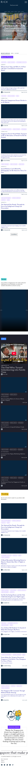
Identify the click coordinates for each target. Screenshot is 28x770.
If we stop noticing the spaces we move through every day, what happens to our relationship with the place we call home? (13, 696)
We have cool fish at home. (6, 663)
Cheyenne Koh (12, 38)
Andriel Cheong (7, 665)
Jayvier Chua (7, 634)
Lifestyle (3, 522)
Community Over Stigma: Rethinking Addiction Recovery (13, 454)
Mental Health (13, 394)
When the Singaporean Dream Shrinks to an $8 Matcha (14, 101)
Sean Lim (6, 125)
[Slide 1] (9, 11)
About (2, 760)
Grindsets (3, 64)
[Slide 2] (12, 11)
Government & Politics (21, 20)
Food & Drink (13, 590)
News (12, 53)
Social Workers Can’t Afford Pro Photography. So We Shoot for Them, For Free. (13, 170)
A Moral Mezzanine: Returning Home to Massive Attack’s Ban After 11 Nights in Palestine (13, 562)
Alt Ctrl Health (5, 396)
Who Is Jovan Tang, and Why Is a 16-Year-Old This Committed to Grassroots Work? (13, 68)
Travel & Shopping (5, 557)
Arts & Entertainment (6, 520)
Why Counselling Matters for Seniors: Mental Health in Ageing (12, 399)
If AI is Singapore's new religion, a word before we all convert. (14, 631)
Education (4, 20)
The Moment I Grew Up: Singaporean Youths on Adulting (13, 482)
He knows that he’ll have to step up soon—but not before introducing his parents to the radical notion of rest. (13, 599)
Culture (17, 53)
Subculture (21, 164)
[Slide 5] (22, 11)
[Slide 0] (5, 11)
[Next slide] (26, 26)
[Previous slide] (1, 26)
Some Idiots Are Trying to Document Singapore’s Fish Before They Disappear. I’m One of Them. (13, 659)
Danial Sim (6, 700)
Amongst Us (3, 166)
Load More (14, 234)
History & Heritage (16, 520)
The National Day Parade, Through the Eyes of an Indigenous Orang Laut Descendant (12, 206)
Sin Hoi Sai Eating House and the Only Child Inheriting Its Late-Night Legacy (13, 596)
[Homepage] (4, 2)
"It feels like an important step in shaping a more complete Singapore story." (13, 226)
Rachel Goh (6, 194)
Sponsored (24, 129)
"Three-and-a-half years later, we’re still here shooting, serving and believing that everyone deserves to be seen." (13, 191)
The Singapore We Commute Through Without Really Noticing (13, 692)
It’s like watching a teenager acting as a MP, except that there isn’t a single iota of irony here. (12, 89)
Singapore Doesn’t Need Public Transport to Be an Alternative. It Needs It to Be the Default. (14, 135)
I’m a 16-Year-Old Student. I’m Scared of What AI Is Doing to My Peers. (13, 629)
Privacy (3, 762)
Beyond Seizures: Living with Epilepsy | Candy (12, 427)
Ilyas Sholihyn (7, 160)
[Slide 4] (19, 11)
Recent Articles (5, 53)
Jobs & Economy (16, 129)
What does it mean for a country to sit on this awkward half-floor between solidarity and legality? (14, 566)
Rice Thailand (4, 759)
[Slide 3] (15, 11)
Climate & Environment (6, 261)
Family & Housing (11, 20)
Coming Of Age (4, 98)
